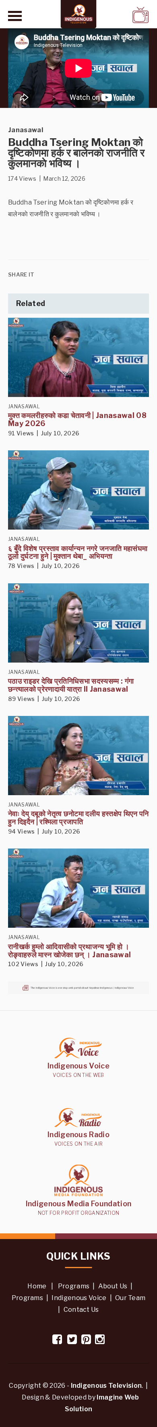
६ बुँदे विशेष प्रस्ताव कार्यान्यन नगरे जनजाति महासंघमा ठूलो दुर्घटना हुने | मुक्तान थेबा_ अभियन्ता (77, 552)
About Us (113, 1286)
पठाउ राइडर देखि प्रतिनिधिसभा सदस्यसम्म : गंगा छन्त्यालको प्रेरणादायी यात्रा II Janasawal (71, 685)
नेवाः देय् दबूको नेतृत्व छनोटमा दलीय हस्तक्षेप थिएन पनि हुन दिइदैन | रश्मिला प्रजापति (78, 817)
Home (36, 1286)
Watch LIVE (119, 14)
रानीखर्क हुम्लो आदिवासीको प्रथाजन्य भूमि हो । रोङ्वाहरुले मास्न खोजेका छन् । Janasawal (69, 950)
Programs (74, 1286)
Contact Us (81, 1309)
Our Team (130, 1298)
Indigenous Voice (79, 1298)
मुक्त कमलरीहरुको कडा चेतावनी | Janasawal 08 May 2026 (77, 419)
